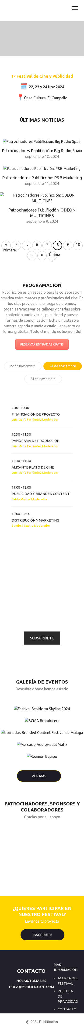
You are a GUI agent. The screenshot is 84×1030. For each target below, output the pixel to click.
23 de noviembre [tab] (62, 366)
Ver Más (39, 776)
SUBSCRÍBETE (42, 638)
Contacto (67, 1009)
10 (78, 244)
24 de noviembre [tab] (43, 379)
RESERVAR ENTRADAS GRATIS (42, 344)
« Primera (7, 246)
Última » (53, 256)
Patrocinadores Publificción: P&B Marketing (42, 177)
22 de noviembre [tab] (22, 366)
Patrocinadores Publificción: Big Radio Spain (42, 150)
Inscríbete (42, 935)
